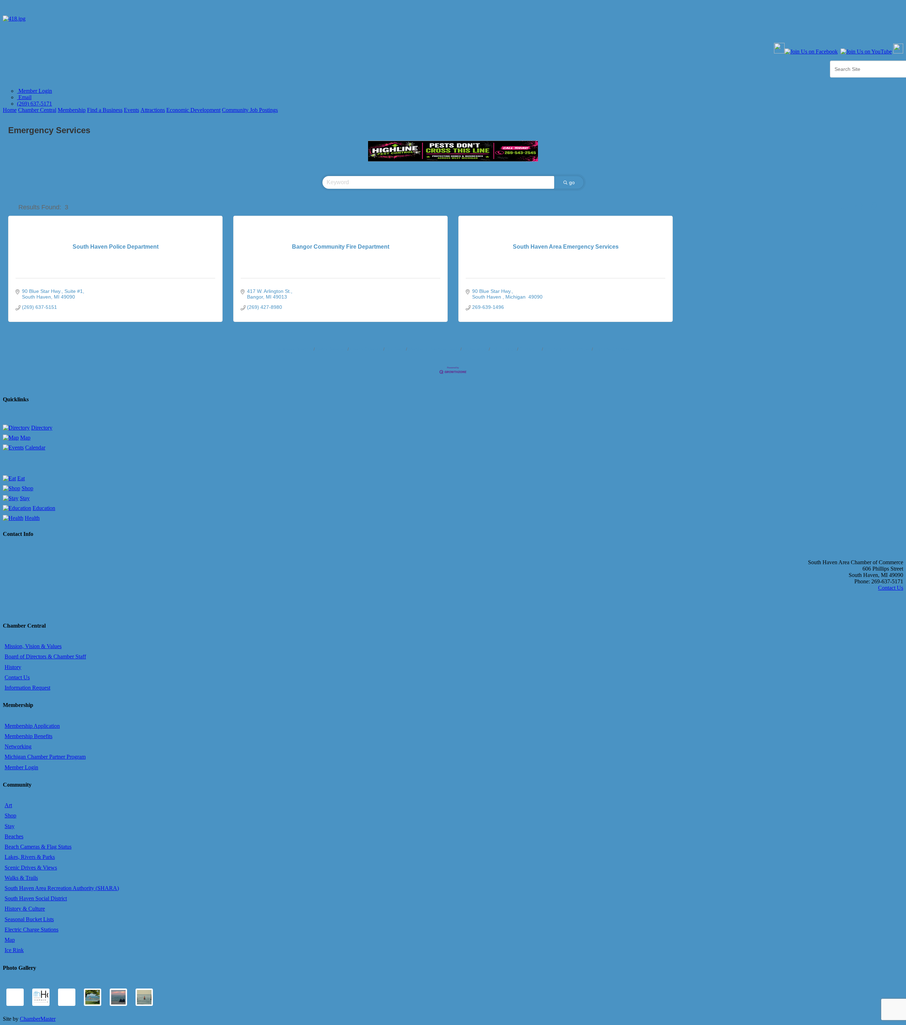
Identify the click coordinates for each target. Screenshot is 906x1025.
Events (131, 110)
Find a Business (104, 110)
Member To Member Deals (433, 349)
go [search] (572, 182)
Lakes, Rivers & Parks (30, 857)
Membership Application (32, 726)
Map (25, 438)
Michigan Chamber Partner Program (45, 757)
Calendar (35, 447)
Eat (21, 478)
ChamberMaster (38, 1019)
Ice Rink (14, 950)
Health (32, 518)
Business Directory (294, 349)
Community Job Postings (250, 110)
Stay (25, 498)
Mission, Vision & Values (33, 646)
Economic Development (193, 110)
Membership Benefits (28, 736)
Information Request (27, 688)
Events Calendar (366, 349)
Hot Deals (395, 349)
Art (8, 805)
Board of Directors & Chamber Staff (45, 656)
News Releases (331, 349)
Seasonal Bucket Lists (29, 919)
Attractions (153, 110)
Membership (72, 110)
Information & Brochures (567, 349)
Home (10, 110)
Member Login (34, 91)
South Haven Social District (36, 898)
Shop (27, 488)
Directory (41, 428)
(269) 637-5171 (34, 104)
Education (44, 508)
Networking (18, 746)
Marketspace (475, 349)
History (13, 667)
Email (24, 97)
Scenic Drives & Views (31, 868)
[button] (12, 207)
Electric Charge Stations (31, 930)
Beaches (14, 836)
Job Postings (503, 349)
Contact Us (530, 349)
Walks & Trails (21, 878)
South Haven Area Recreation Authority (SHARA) (62, 888)
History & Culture (25, 909)
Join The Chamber (612, 349)
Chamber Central (37, 110)
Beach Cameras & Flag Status (38, 847)
